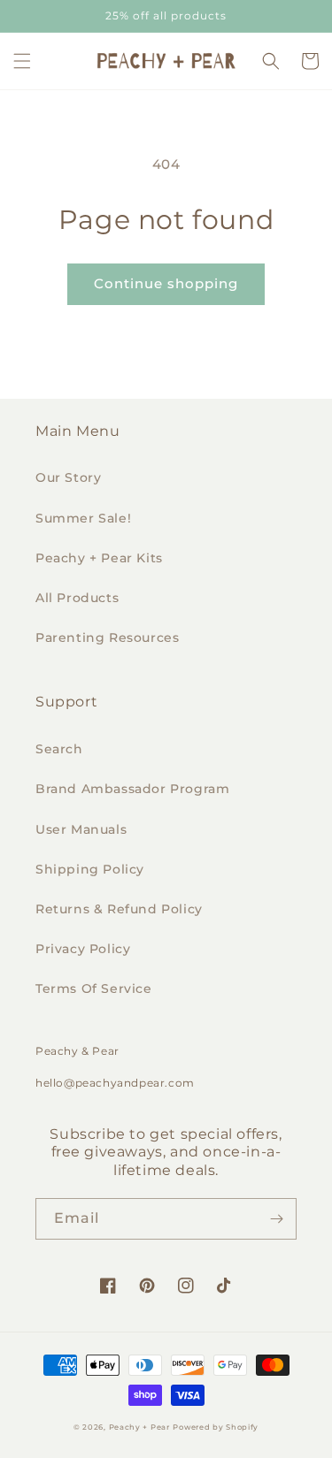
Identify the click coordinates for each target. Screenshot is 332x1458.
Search (59, 749)
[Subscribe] (276, 1219)
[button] (22, 61)
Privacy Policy (82, 949)
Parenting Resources (107, 637)
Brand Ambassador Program (132, 789)
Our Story (68, 477)
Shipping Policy (89, 869)
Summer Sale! (83, 518)
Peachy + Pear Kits (99, 558)
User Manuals (81, 829)
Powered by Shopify (216, 1427)
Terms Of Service (93, 988)
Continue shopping (166, 283)
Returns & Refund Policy (119, 909)
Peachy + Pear (139, 1427)
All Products (77, 598)
